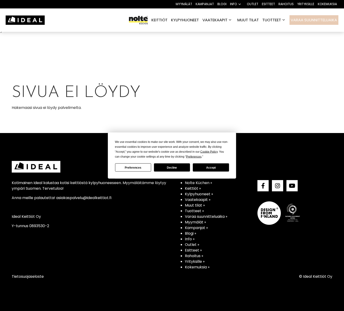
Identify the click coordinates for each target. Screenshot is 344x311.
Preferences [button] (193, 156)
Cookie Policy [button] (209, 151)
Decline (172, 167)
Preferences (133, 167)
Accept (211, 167)
